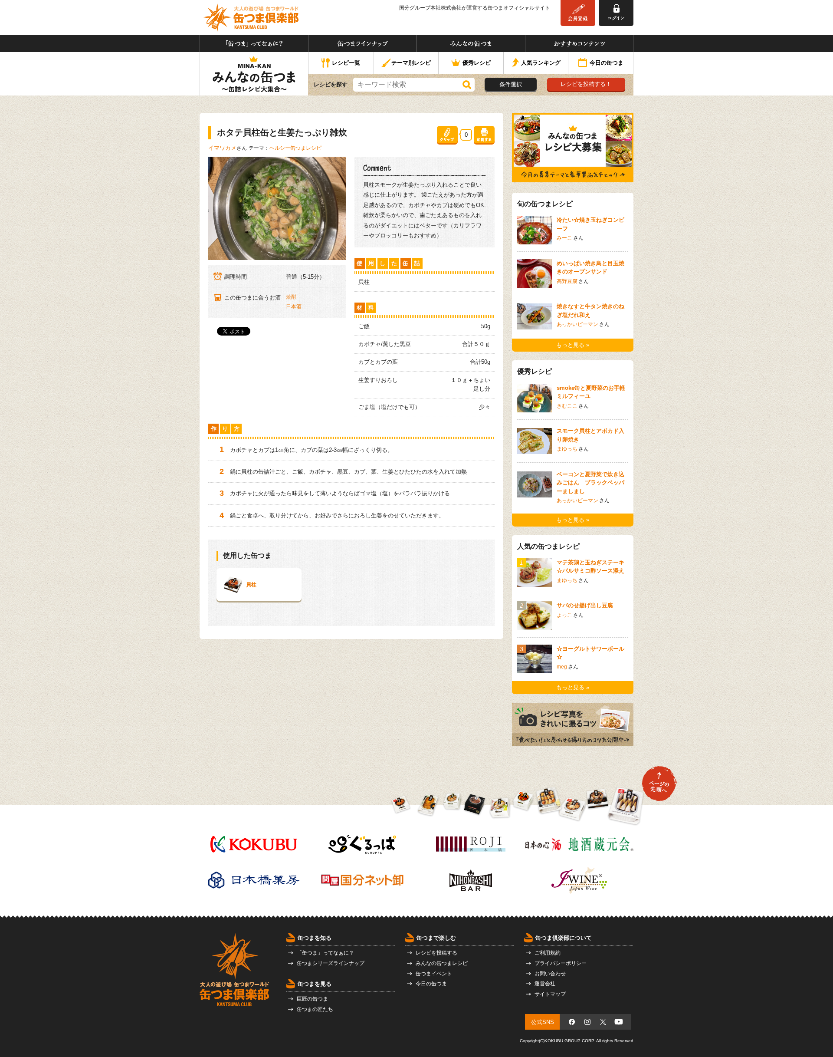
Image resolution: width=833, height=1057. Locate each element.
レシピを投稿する (436, 953)
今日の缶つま (606, 62)
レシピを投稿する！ (586, 84)
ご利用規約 (548, 953)
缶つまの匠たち (315, 1009)
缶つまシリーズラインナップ (330, 963)
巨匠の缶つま (312, 999)
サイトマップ (550, 994)
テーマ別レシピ (411, 62)
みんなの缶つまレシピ (442, 963)
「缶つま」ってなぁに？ (254, 43)
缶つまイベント (434, 974)
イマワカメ (222, 148)
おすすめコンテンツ (579, 43)
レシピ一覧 (346, 62)
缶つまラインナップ (362, 43)
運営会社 (545, 984)
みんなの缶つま (471, 43)
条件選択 (510, 84)
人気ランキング (541, 62)
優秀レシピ (476, 62)
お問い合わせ (550, 974)
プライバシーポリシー (561, 963)
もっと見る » (572, 345)
